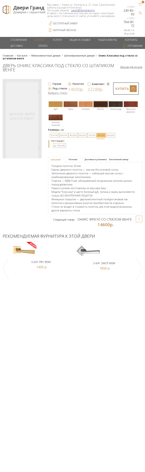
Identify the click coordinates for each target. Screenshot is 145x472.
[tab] (57, 159)
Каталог (40, 39)
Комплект (98, 84)
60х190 (63, 135)
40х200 (73, 135)
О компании (18, 39)
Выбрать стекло (57, 93)
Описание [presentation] (56, 159)
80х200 (101, 135)
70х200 (91, 135)
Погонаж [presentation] (73, 159)
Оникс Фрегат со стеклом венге (104, 219)
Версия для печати (131, 67)
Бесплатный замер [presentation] (118, 159)
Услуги (57, 39)
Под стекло (60, 88)
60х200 (82, 135)
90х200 (110, 135)
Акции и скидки (79, 39)
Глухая (57, 83)
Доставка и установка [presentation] (96, 159)
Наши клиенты (107, 39)
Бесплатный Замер (65, 23)
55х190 (54, 135)
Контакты (131, 39)
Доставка (16, 46)
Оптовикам (134, 46)
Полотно (78, 83)
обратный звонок (64, 30)
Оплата (42, 46)
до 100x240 (59, 145)
